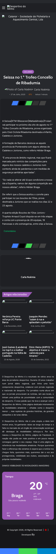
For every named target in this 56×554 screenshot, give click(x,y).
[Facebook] (14, 103)
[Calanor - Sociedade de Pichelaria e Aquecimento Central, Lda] (28, 40)
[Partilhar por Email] (35, 103)
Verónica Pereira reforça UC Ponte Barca (12, 319)
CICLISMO (28, 72)
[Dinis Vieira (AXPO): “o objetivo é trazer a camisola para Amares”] (41, 337)
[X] (21, 103)
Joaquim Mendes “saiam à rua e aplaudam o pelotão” (40, 319)
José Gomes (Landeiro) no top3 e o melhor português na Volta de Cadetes (14, 351)
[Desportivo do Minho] (18, 7)
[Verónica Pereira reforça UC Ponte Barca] (14, 307)
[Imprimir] (42, 103)
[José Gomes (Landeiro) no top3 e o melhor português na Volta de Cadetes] (14, 337)
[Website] (28, 282)
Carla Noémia (42, 89)
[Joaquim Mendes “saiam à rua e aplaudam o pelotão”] (41, 307)
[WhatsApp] (28, 103)
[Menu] (3, 8)
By (33, 534)
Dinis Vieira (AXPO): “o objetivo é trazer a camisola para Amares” (41, 351)
